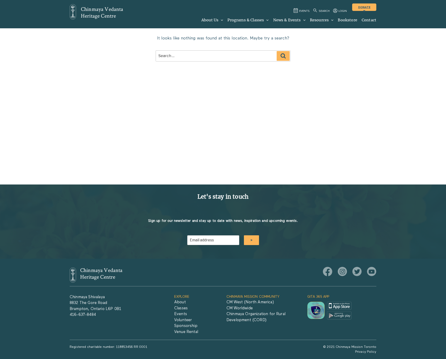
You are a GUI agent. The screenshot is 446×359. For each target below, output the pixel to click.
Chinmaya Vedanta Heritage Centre (102, 12)
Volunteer (183, 320)
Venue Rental (186, 332)
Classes (181, 308)
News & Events (287, 20)
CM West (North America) (250, 302)
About (180, 302)
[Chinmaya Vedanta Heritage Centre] (73, 11)
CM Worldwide (239, 308)
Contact (369, 20)
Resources (319, 20)
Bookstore (347, 20)
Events (180, 314)
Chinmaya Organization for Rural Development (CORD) (255, 317)
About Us (209, 20)
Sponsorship (185, 326)
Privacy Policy (365, 351)
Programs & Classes (245, 20)
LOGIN (342, 11)
